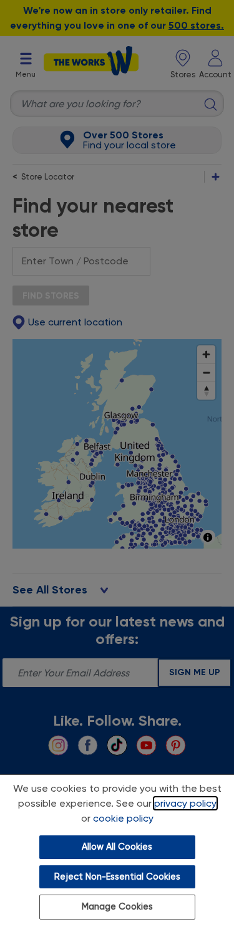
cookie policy (123, 818)
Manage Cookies (117, 906)
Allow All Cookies (117, 847)
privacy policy (185, 803)
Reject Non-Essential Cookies (117, 877)
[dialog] (117, 853)
